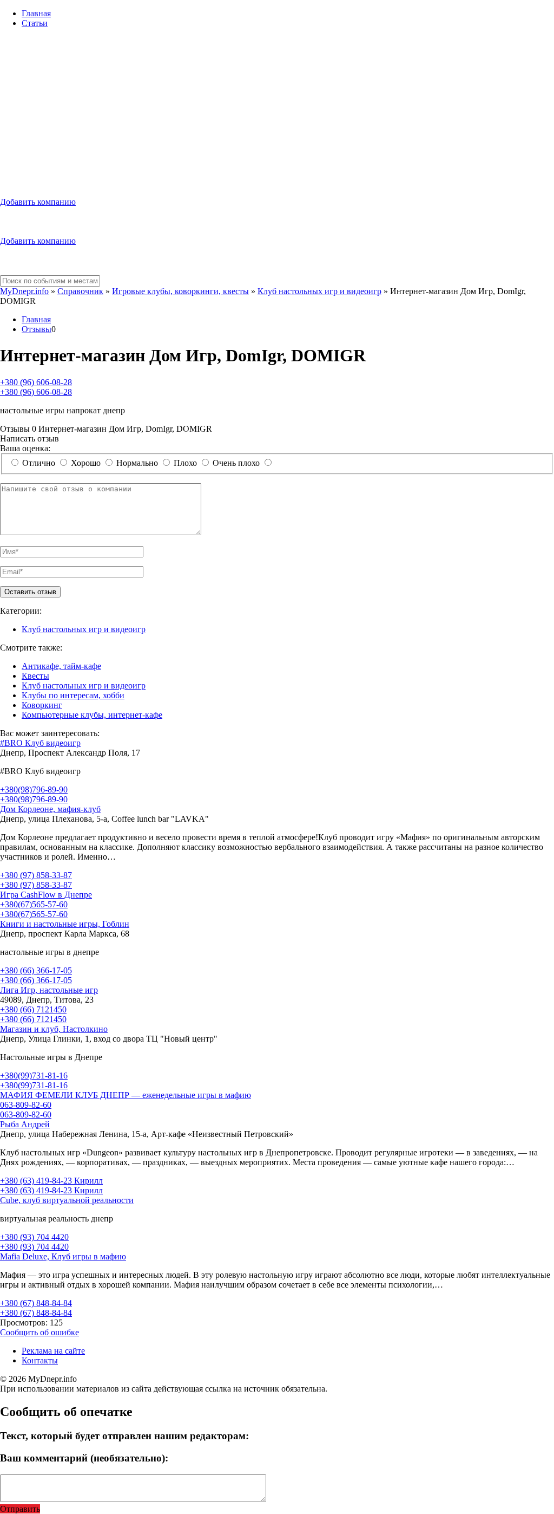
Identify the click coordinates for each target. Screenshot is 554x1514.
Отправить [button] (20, 1508)
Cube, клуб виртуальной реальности (67, 1200)
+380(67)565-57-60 (34, 904)
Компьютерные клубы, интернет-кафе (92, 714)
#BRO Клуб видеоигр (40, 743)
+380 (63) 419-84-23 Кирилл (51, 1180)
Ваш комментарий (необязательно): (84, 1458)
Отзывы (36, 329)
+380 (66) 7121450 (33, 1009)
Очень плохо (236, 462)
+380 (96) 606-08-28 (36, 382)
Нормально (137, 462)
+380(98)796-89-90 (34, 789)
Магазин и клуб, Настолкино (54, 1029)
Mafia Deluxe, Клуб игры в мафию (63, 1256)
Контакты (40, 1360)
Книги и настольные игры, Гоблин (64, 923)
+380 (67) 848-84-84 (36, 1303)
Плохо (185, 462)
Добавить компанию (38, 201)
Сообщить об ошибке (39, 1332)
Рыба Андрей (25, 1124)
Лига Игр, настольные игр (49, 990)
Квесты (35, 675)
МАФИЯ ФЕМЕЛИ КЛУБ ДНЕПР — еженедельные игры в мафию (125, 1095)
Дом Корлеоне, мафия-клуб (50, 809)
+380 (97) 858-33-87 (36, 875)
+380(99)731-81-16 (34, 1075)
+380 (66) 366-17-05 (36, 970)
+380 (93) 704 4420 (34, 1237)
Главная (36, 13)
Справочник (80, 291)
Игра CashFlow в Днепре (46, 894)
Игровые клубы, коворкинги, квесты (180, 291)
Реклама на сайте (53, 1350)
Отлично (38, 462)
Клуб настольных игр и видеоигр (319, 291)
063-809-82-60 (25, 1104)
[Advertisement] (277, 113)
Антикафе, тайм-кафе (61, 666)
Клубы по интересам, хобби (73, 695)
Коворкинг (42, 705)
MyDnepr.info (24, 291)
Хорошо (86, 462)
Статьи (35, 23)
